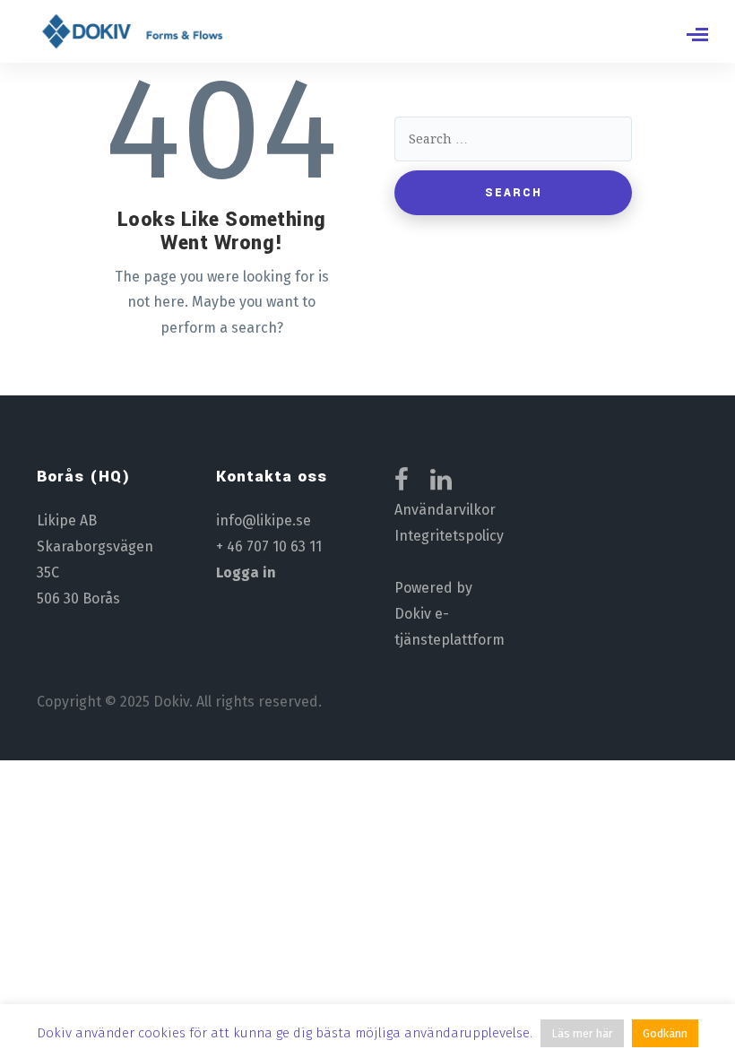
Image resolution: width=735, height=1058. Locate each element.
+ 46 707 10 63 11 (269, 546)
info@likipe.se (263, 520)
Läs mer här (582, 1033)
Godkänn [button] (665, 1033)
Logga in (246, 572)
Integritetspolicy (449, 535)
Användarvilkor (445, 509)
